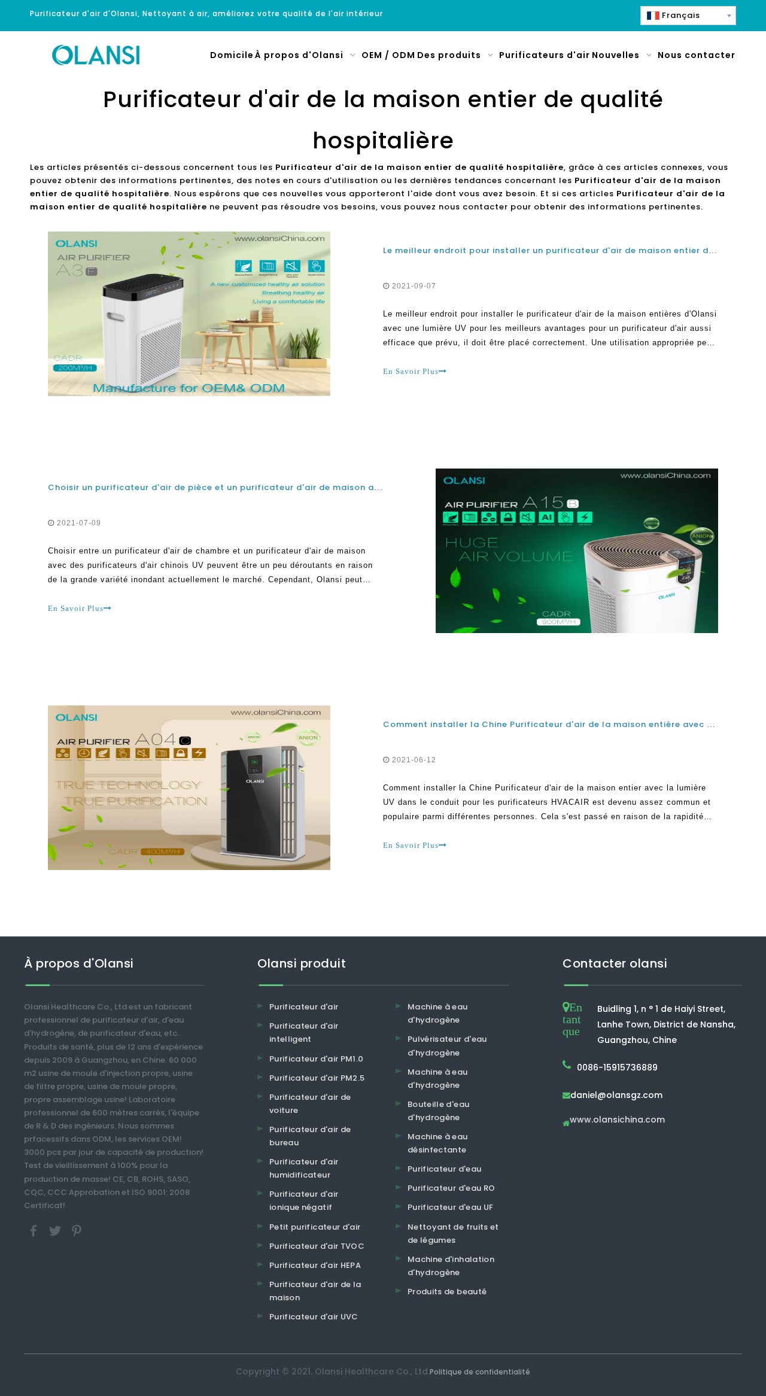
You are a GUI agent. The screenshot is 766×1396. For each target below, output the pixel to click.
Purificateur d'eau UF (450, 1207)
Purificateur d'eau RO (451, 1188)
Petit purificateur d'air (314, 1227)
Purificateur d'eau (444, 1169)
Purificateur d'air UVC (313, 1316)
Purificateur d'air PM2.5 (316, 1078)
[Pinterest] (76, 1230)
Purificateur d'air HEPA (315, 1265)
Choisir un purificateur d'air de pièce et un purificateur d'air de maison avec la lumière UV (249, 487)
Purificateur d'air (303, 1006)
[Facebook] (34, 1230)
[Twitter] (56, 1230)
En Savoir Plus (411, 371)
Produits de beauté (447, 1291)
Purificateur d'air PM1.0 (316, 1059)
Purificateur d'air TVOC (316, 1246)
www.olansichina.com (617, 1120)
